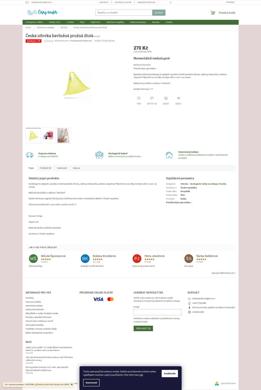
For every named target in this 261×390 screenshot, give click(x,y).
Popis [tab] (31, 168)
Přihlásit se (143, 328)
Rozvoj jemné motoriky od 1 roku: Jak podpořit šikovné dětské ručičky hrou (47, 369)
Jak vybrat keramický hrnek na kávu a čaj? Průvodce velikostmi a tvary (49, 359)
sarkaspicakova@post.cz (203, 298)
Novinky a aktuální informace (38, 317)
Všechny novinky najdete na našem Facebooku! (213, 307)
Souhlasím (170, 373)
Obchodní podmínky (35, 325)
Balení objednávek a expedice (39, 332)
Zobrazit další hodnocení (222, 273)
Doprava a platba (123, 2)
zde (141, 375)
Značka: (104, 40)
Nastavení (91, 382)
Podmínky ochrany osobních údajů (41, 328)
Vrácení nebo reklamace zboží (39, 321)
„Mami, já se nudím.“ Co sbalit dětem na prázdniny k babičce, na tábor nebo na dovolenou (49, 349)
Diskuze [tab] (76, 168)
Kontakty (104, 2)
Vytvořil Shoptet (228, 383)
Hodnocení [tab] (62, 168)
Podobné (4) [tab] (45, 168)
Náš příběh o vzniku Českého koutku (42, 313)
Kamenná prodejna (146, 2)
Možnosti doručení (142, 65)
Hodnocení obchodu (35, 309)
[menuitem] (34, 22)
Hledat (159, 12)
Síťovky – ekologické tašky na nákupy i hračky (203, 183)
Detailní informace (142, 89)
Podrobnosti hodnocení (81, 40)
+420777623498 (199, 303)
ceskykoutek (198, 311)
